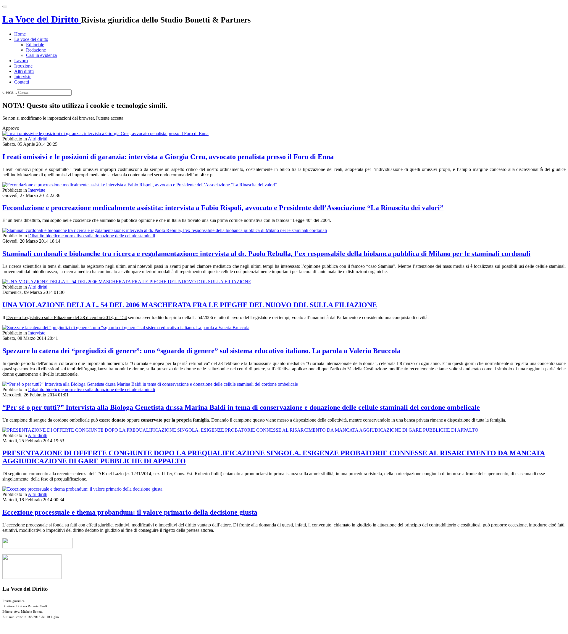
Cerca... (9, 92)
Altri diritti (24, 71)
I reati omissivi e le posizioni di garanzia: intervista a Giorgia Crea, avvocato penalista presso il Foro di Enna (168, 157)
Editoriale (35, 44)
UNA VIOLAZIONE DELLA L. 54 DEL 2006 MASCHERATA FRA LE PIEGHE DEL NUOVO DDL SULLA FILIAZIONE (189, 305)
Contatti (21, 81)
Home (20, 33)
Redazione (36, 49)
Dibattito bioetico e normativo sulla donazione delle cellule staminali (91, 235)
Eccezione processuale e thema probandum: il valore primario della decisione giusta (129, 512)
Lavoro (21, 60)
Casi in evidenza (41, 55)
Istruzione (23, 65)
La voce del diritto (31, 39)
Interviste (22, 76)
